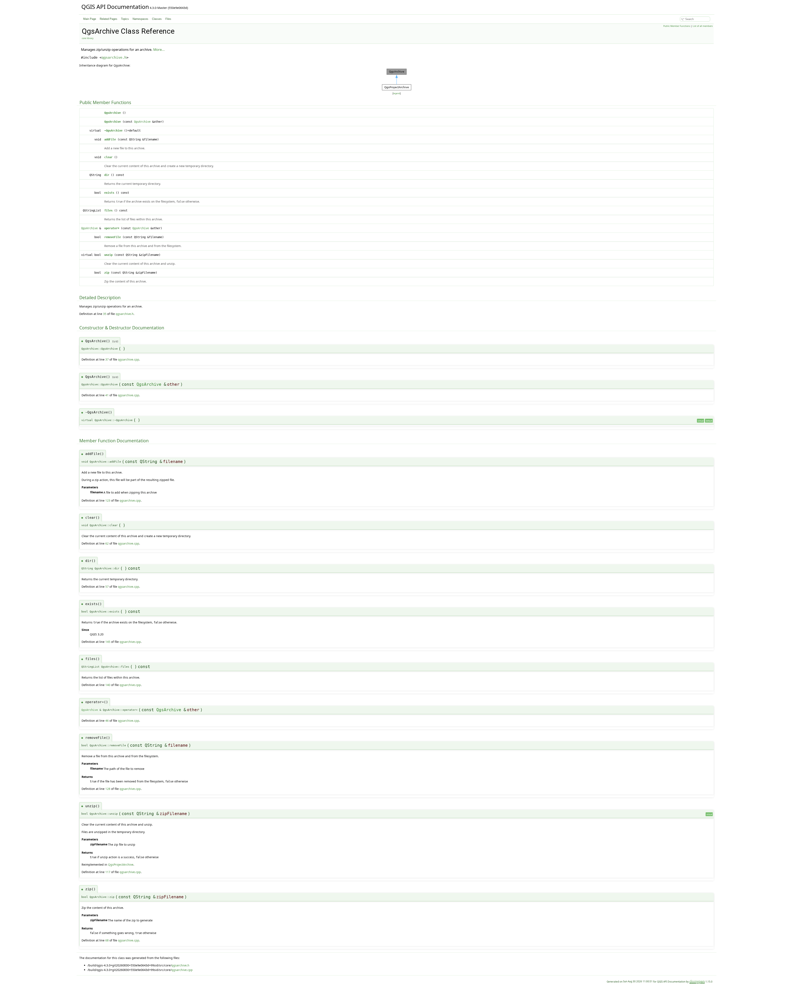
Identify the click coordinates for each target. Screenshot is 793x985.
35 (104, 314)
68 (107, 940)
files (108, 210)
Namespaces (140, 18)
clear (108, 157)
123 (107, 500)
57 (107, 587)
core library (87, 38)
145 (107, 642)
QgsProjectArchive (120, 864)
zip (106, 272)
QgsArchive (112, 112)
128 (107, 789)
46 (107, 721)
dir (106, 175)
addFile (110, 139)
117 (107, 872)
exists (109, 192)
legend (396, 93)
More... (159, 49)
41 (107, 395)
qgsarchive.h (114, 57)
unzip (108, 254)
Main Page (89, 18)
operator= (111, 228)
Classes (157, 18)
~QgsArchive (113, 130)
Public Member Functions (676, 26)
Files (168, 18)
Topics (125, 18)
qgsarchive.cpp (128, 359)
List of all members (703, 26)
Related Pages (108, 18)
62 (107, 543)
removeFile (112, 237)
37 (107, 359)
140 (107, 685)
